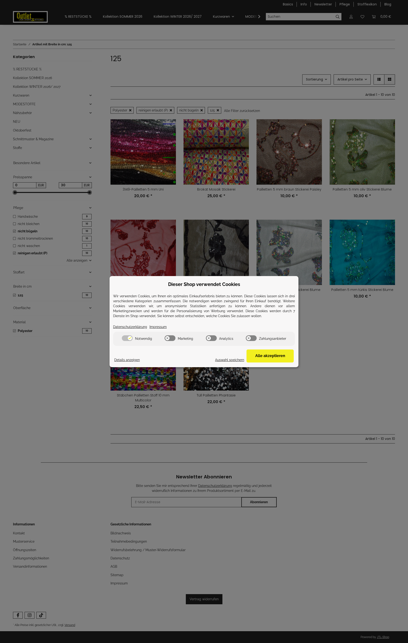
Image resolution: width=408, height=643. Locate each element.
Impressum (158, 327)
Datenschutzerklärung (130, 327)
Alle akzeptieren (270, 355)
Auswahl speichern (229, 360)
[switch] (127, 338)
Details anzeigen (127, 360)
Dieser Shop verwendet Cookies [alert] (204, 284)
